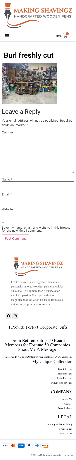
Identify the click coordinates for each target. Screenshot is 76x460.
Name (7, 179)
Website (7, 209)
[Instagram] (15, 316)
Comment (10, 132)
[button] (7, 35)
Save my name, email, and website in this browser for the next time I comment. (37, 229)
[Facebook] (8, 316)
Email (7, 194)
